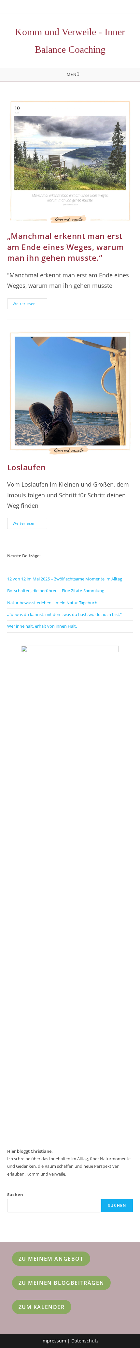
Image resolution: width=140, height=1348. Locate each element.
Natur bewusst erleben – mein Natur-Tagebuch (52, 603)
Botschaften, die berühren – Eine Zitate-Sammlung (55, 590)
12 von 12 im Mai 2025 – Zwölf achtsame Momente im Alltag (64, 579)
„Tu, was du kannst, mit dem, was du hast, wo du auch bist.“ (64, 614)
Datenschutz (85, 1341)
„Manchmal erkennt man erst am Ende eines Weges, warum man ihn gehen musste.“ (65, 246)
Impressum (53, 1341)
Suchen (15, 1194)
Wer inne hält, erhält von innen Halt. (42, 626)
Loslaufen (26, 467)
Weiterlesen (30, 304)
